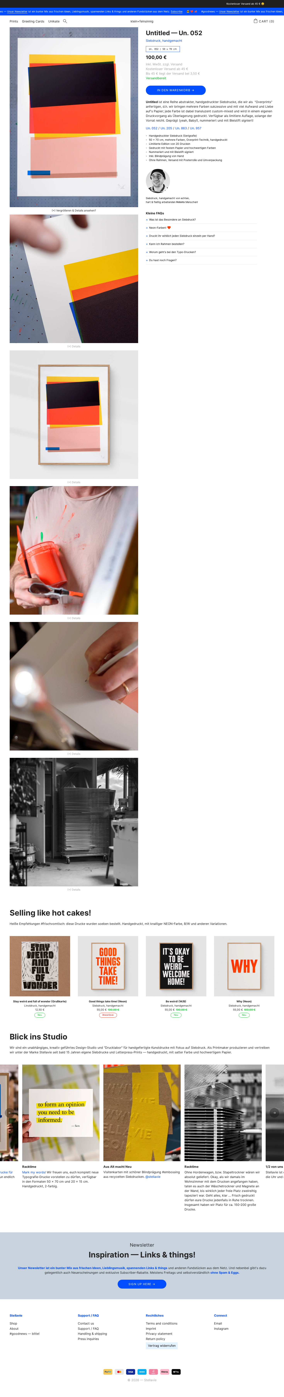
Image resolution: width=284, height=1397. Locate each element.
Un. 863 (181, 128)
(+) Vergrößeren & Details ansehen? (74, 210)
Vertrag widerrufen (162, 1346)
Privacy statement (159, 1334)
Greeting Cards (33, 21)
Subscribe (173, 11)
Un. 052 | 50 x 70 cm (163, 49)
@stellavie (152, 1177)
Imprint (151, 1329)
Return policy (155, 1339)
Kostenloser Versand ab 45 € (167, 69)
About (14, 1329)
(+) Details (73, 346)
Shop (13, 1323)
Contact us (86, 1323)
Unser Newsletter (14, 11)
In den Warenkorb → (176, 90)
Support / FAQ (88, 1329)
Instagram (221, 1329)
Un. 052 (151, 128)
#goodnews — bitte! (24, 1334)
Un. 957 (195, 128)
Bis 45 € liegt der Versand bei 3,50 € (173, 73)
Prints (14, 21)
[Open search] (65, 21)
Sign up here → (141, 1284)
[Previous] (9, 1113)
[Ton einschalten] (174, 1154)
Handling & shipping (92, 1334)
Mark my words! (34, 1172)
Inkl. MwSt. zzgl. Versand (164, 64)
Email (218, 1323)
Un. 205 (166, 128)
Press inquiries (88, 1339)
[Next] (274, 1113)
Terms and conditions (161, 1323)
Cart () (266, 21)
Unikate (54, 21)
